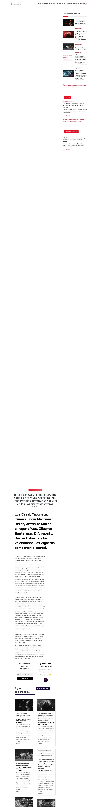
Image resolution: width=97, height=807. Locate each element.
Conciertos (45, 3)
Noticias (39, 3)
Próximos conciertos (35, 490)
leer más (18, 743)
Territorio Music (22, 767)
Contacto (82, 3)
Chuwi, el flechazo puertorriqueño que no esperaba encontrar (23, 715)
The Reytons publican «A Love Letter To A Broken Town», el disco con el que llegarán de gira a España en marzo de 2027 (46, 717)
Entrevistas (52, 3)
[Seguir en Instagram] (46, 680)
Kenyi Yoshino (22, 719)
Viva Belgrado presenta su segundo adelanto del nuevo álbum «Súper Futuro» (73, 105)
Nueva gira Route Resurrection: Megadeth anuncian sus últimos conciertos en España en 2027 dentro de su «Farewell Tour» (81, 75)
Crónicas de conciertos (71, 131)
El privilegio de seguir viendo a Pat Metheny (81, 48)
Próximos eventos (61, 3)
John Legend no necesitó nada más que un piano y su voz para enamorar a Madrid (74, 139)
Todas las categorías (42, 688)
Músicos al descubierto (73, 3)
